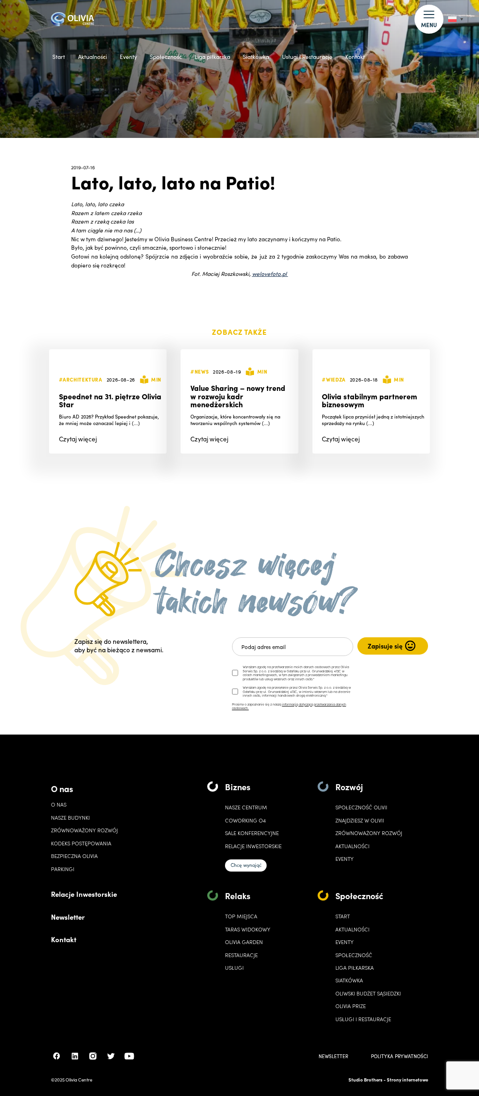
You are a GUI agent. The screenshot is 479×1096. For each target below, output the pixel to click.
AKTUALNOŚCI (352, 929)
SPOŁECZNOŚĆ (353, 955)
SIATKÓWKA (349, 980)
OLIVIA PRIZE (350, 1005)
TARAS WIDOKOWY (247, 929)
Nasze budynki (70, 817)
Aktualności (92, 56)
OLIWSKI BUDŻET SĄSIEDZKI (368, 993)
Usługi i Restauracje (307, 56)
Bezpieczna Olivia (74, 855)
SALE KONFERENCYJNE (252, 832)
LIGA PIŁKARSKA (354, 967)
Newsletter (68, 917)
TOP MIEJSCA (241, 916)
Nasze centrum (246, 807)
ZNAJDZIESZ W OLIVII (359, 820)
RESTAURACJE (241, 955)
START (342, 916)
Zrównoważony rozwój (84, 830)
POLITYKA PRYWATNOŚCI (399, 1056)
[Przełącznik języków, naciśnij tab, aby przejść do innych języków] (455, 19)
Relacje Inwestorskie (84, 894)
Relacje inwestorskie (253, 846)
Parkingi (62, 868)
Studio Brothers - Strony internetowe (388, 1079)
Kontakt (355, 56)
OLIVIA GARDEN (244, 941)
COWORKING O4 (245, 820)
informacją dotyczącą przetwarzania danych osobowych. (289, 706)
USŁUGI (234, 967)
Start (58, 56)
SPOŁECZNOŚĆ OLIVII (361, 807)
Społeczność (166, 56)
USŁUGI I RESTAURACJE (363, 1019)
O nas (62, 788)
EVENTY (344, 858)
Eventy (128, 56)
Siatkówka (256, 56)
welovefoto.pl (270, 273)
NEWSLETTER (333, 1056)
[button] (428, 19)
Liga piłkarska (212, 56)
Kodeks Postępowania (81, 843)
